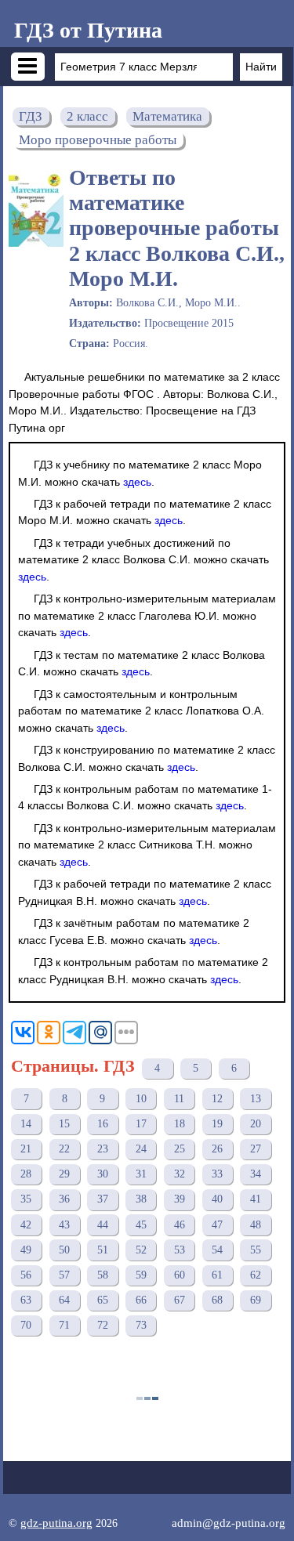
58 (102, 1275)
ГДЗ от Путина (88, 30)
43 (64, 1225)
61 (217, 1275)
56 (25, 1275)
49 (25, 1250)
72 (102, 1325)
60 (179, 1275)
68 (217, 1300)
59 (141, 1275)
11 (179, 1099)
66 (141, 1300)
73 (141, 1325)
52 (141, 1250)
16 (102, 1124)
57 (64, 1275)
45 (141, 1225)
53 (179, 1250)
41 (255, 1199)
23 (102, 1149)
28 (25, 1174)
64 (64, 1300)
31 (141, 1174)
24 (141, 1149)
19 (217, 1124)
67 (179, 1300)
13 (255, 1099)
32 (179, 1174)
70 (25, 1325)
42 (25, 1225)
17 (141, 1124)
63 (25, 1300)
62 (255, 1275)
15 (64, 1124)
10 (141, 1099)
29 (64, 1174)
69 (255, 1300)
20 (255, 1124)
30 (102, 1174)
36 (64, 1199)
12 (217, 1099)
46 (179, 1225)
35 (25, 1199)
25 (179, 1149)
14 (25, 1124)
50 (64, 1250)
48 (255, 1225)
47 (217, 1225)
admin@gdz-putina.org (228, 1522)
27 (255, 1149)
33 (217, 1174)
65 (102, 1300)
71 (64, 1325)
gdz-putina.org (56, 1522)
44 (102, 1225)
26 (217, 1149)
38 (141, 1199)
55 (255, 1250)
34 (255, 1174)
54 (217, 1250)
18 (179, 1124)
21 (25, 1149)
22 (64, 1149)
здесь (137, 482)
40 (217, 1199)
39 (179, 1199)
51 (102, 1250)
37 (102, 1199)
